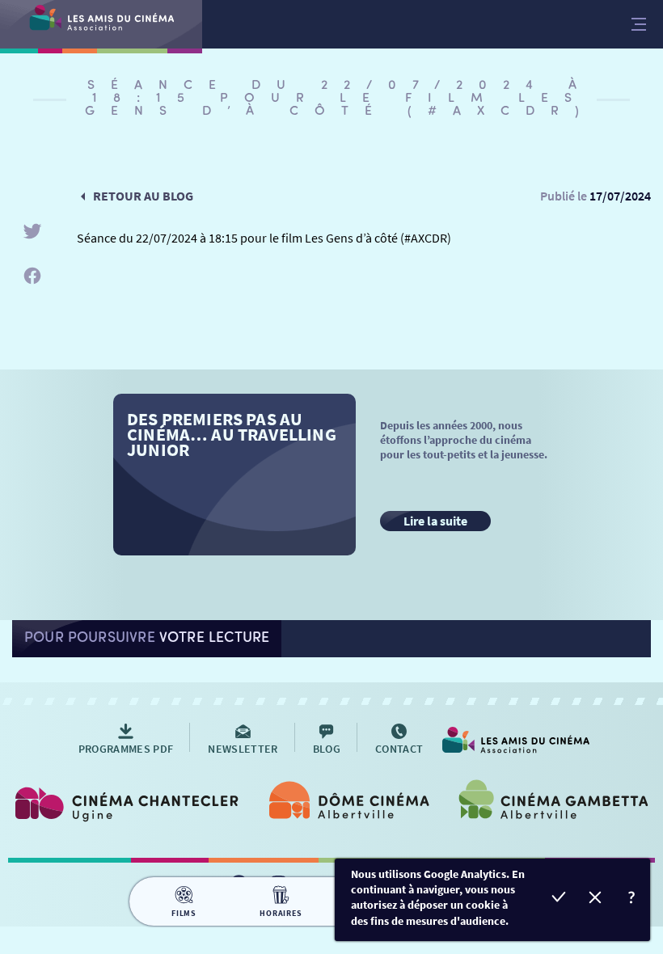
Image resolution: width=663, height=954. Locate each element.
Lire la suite (435, 521)
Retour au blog (143, 196)
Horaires (281, 913)
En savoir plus (632, 899)
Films (183, 913)
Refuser (595, 899)
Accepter (559, 899)
